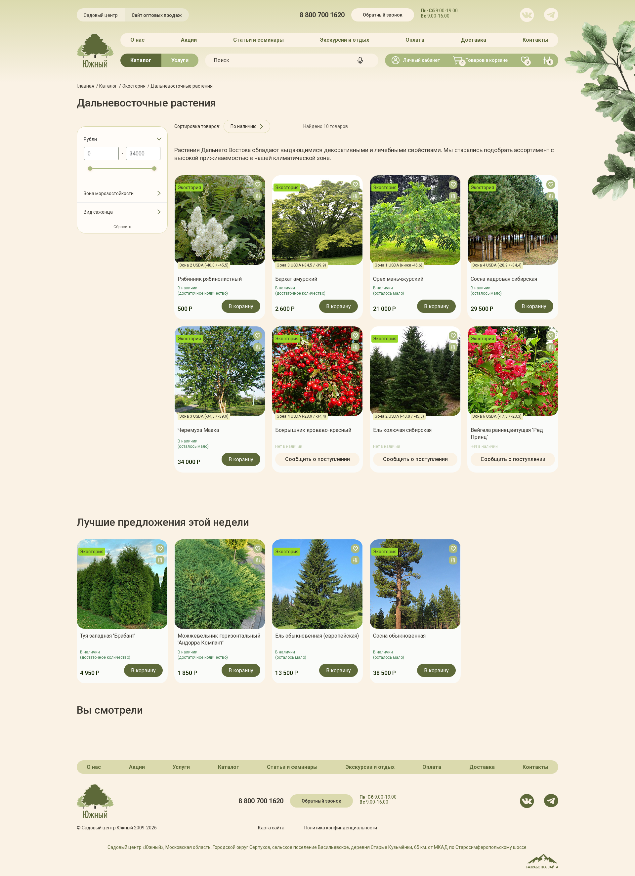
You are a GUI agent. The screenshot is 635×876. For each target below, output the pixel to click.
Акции (189, 40)
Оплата (414, 40)
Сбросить (122, 227)
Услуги (180, 60)
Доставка (473, 40)
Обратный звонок (382, 15)
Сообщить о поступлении (317, 459)
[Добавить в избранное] (257, 184)
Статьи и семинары (258, 40)
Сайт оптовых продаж (157, 15)
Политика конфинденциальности (340, 827)
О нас (137, 40)
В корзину (241, 307)
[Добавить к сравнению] (257, 196)
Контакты (535, 40)
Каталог (140, 60)
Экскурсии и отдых (344, 40)
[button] (76, 611)
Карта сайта (271, 827)
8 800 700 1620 (322, 15)
